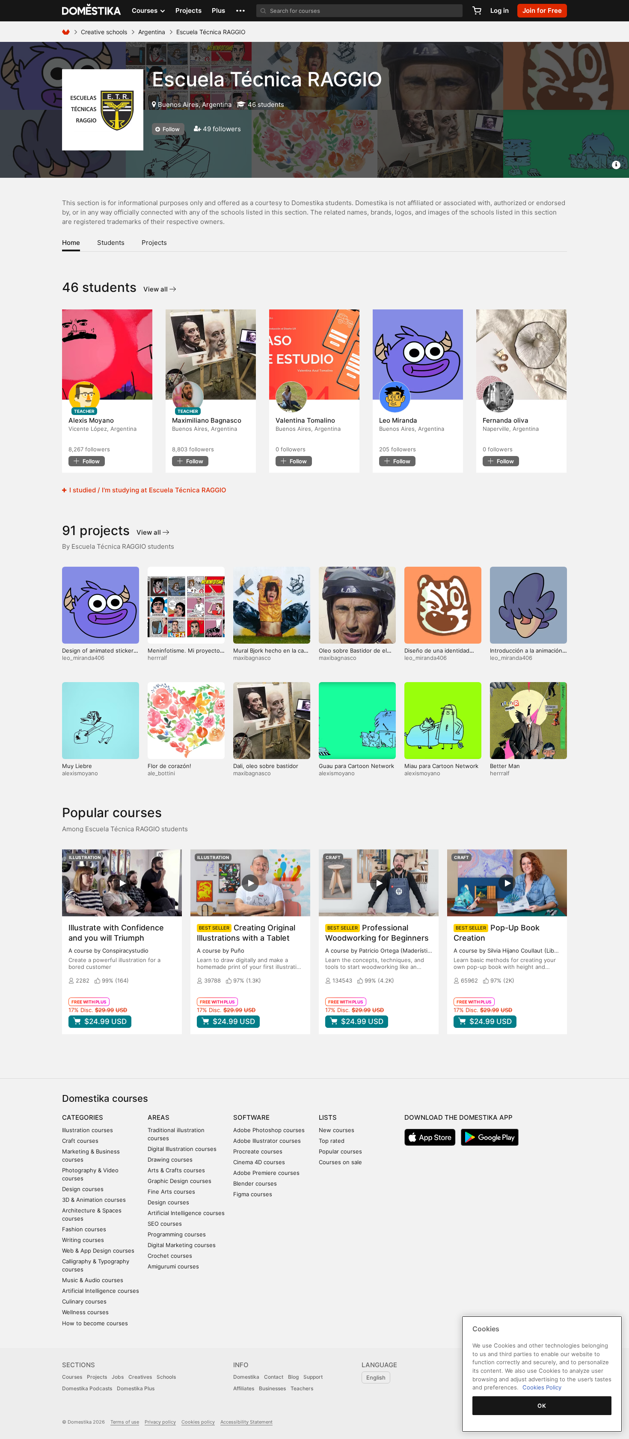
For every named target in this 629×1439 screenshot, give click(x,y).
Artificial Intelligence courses (100, 1290)
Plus (218, 10)
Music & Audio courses (92, 1280)
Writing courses (83, 1239)
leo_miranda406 (83, 657)
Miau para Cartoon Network (441, 765)
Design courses (83, 1189)
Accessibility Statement (246, 1422)
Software (251, 1117)
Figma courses (252, 1194)
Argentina (151, 31)
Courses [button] (145, 10)
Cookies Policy (541, 1387)
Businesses (272, 1388)
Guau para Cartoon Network (356, 765)
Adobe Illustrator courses (267, 1140)
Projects (188, 10)
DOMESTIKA (92, 10)
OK (541, 1405)
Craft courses (80, 1140)
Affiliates (243, 1388)
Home (71, 242)
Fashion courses (84, 1229)
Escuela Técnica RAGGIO (267, 79)
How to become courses (95, 1323)
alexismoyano (80, 773)
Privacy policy (160, 1422)
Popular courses (340, 1151)
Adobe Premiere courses (266, 1172)
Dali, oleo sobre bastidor (265, 765)
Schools (166, 1377)
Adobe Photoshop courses (269, 1130)
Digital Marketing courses (182, 1245)
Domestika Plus (135, 1388)
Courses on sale (340, 1162)
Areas (158, 1117)
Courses (72, 1377)
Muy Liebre (77, 765)
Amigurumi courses (173, 1266)
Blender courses (255, 1183)
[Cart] (477, 10)
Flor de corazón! (169, 765)
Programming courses (177, 1234)
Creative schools (104, 31)
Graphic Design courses (179, 1180)
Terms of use (124, 1422)
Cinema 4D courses (259, 1162)
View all (156, 289)
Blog (293, 1377)
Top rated (331, 1140)
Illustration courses (87, 1130)
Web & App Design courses (98, 1250)
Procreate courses (257, 1151)
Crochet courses (170, 1255)
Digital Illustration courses (182, 1148)
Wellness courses (85, 1312)
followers (89, 449)
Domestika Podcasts (87, 1388)
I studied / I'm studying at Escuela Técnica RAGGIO (147, 490)
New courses (336, 1130)
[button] (240, 10)
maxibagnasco (252, 657)
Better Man (505, 765)
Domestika (246, 1377)
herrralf (157, 657)
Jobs (118, 1377)
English (376, 1377)
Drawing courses (170, 1159)
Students (111, 242)
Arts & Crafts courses (176, 1170)
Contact (273, 1377)
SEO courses (165, 1223)
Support (313, 1377)
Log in (499, 10)
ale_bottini (161, 773)
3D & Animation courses (94, 1199)
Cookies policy (198, 1422)
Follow (170, 129)
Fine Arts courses (171, 1191)
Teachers (302, 1388)
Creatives (140, 1377)
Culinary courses (84, 1301)
